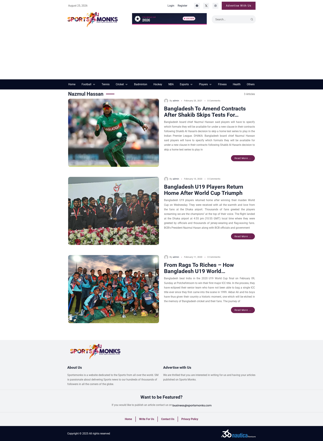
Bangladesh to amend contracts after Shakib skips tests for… (205, 111)
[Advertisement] (161, 54)
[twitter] (206, 6)
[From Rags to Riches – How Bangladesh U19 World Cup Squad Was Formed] (113, 289)
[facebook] (197, 6)
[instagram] (215, 6)
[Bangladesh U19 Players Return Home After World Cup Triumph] (113, 211)
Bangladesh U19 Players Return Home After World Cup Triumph (203, 189)
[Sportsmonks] (97, 19)
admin (176, 100)
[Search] (251, 19)
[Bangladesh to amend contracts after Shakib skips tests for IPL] (113, 133)
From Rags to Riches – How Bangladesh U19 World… (199, 268)
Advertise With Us (238, 5)
